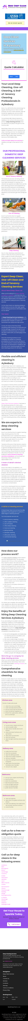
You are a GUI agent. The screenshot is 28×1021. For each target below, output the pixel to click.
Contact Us (6, 978)
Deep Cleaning (14, 250)
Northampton (5, 886)
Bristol (3, 870)
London (3, 884)
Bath (2, 867)
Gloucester (4, 877)
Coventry (4, 873)
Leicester (4, 879)
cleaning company (19, 663)
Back (11, 76)
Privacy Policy (6, 990)
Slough (3, 893)
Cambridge (4, 872)
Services (5, 981)
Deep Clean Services (10, 403)
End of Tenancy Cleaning (14, 176)
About (4, 976)
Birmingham (4, 868)
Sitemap (5, 985)
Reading (3, 892)
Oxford (3, 888)
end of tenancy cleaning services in (12, 455)
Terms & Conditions (8, 988)
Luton (3, 881)
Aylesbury (4, 865)
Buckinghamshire (6, 895)
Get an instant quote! (15, 23)
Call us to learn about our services (11, 140)
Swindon (3, 901)
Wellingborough (5, 904)
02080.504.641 (8, 961)
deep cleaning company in (12, 294)
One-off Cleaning (14, 213)
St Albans (4, 897)
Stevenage (4, 899)
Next (17, 76)
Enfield (3, 876)
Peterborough (5, 890)
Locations (5, 983)
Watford (3, 902)
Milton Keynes (5, 883)
